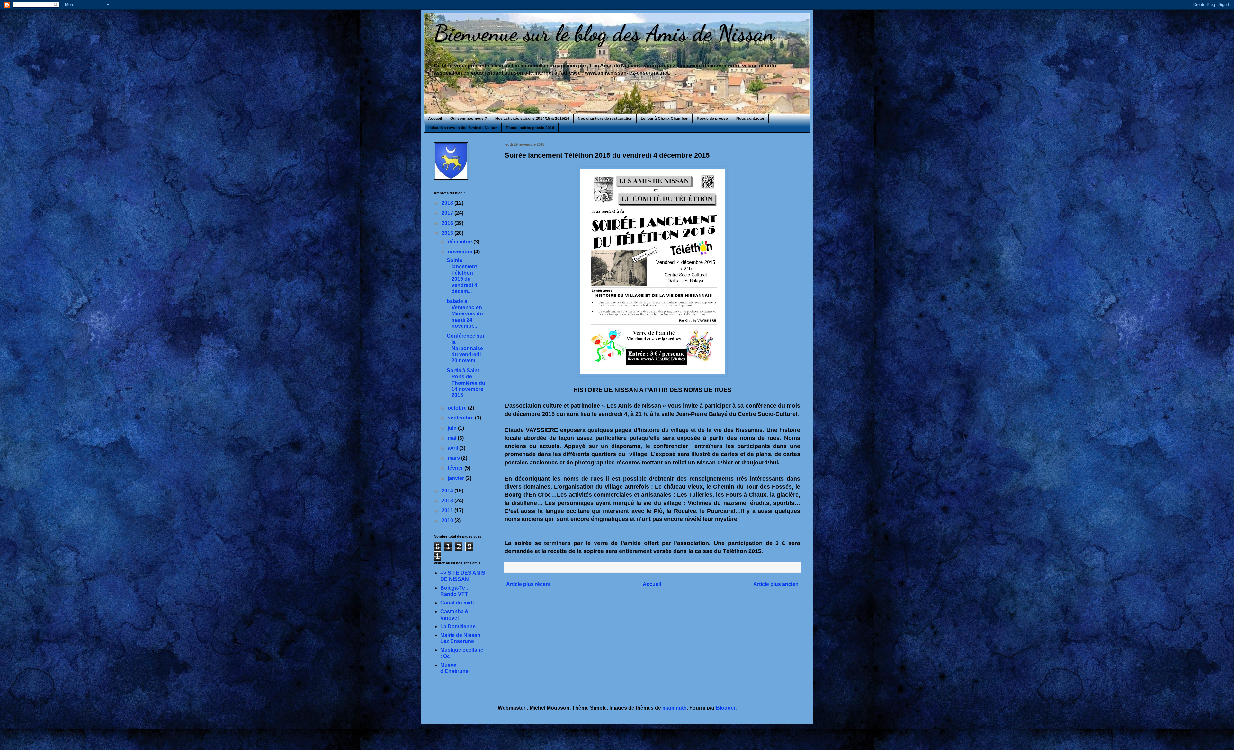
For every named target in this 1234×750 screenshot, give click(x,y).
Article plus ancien (776, 584)
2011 (448, 510)
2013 (448, 500)
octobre (458, 407)
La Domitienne (458, 626)
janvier (456, 478)
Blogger (725, 707)
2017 (448, 213)
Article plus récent (528, 584)
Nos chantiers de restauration (605, 118)
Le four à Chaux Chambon (664, 118)
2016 (448, 223)
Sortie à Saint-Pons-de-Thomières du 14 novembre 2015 (466, 383)
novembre (461, 251)
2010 (448, 520)
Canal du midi (457, 602)
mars (454, 458)
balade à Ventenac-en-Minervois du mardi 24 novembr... (465, 313)
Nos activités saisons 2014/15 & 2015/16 (532, 118)
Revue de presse (712, 118)
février (456, 468)
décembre (460, 241)
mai (453, 438)
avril (453, 448)
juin (453, 428)
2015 (448, 233)
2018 (448, 203)
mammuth (674, 707)
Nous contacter (750, 118)
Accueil (435, 118)
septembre (461, 417)
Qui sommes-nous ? (468, 118)
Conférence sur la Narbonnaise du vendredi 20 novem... (466, 348)
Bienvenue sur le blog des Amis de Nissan (604, 33)
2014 (448, 490)
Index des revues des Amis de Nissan (462, 128)
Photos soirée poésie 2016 (530, 128)
